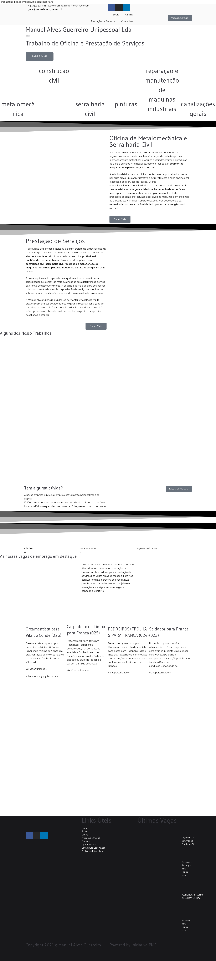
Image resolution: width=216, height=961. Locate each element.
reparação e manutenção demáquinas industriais (162, 90)
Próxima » (52, 676)
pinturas (126, 104)
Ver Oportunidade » (36, 669)
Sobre (116, 14)
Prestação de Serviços (103, 21)
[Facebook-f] (111, 7)
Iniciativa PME (144, 945)
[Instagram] (119, 7)
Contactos (127, 21)
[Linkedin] (126, 7)
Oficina (129, 14)
